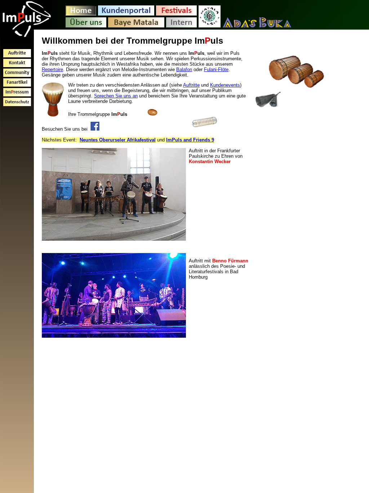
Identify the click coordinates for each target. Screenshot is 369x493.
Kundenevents (225, 85)
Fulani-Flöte (216, 69)
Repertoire (52, 69)
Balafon (184, 69)
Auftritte (191, 85)
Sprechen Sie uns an (116, 96)
